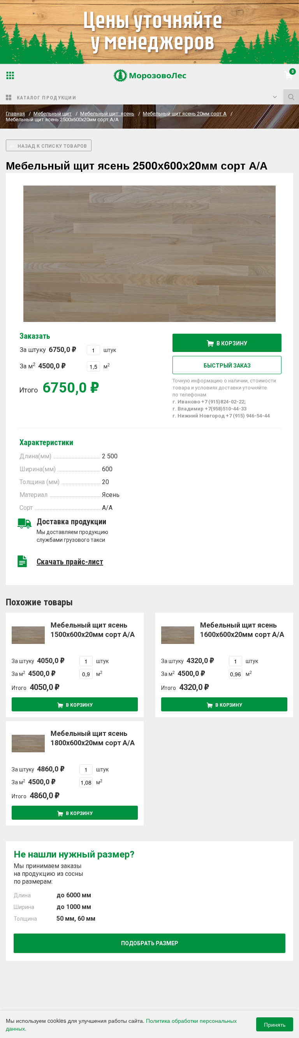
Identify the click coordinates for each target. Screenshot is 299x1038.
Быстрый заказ (227, 366)
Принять (274, 1024)
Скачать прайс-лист (70, 561)
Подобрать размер (149, 943)
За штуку (45, 349)
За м (40, 366)
